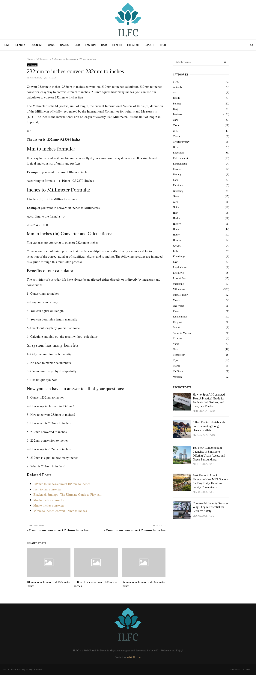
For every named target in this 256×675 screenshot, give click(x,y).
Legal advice (179, 267)
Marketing (178, 283)
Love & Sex (179, 278)
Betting (177, 103)
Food (175, 180)
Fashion (90, 44)
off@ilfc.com (134, 657)
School (176, 327)
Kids (175, 251)
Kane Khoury (36, 77)
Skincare (177, 338)
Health (117, 44)
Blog (175, 109)
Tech (162, 44)
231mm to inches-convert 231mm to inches (57, 530)
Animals (177, 87)
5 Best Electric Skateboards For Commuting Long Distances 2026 (209, 426)
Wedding (177, 376)
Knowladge (179, 256)
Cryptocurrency (181, 141)
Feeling (177, 174)
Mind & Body (180, 294)
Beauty (20, 44)
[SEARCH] (225, 62)
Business (36, 44)
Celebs (176, 136)
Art (175, 92)
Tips (175, 360)
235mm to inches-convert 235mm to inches (134, 530)
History (177, 223)
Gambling (178, 191)
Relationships (180, 316)
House (176, 234)
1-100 (176, 81)
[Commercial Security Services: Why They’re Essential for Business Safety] (182, 510)
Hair (104, 44)
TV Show (178, 371)
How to (177, 240)
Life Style (133, 44)
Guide (176, 207)
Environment (180, 163)
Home (6, 44)
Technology (179, 354)
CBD (77, 44)
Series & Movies (182, 333)
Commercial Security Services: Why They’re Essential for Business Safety (211, 507)
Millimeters (32, 65)
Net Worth (178, 305)
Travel (176, 365)
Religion (177, 322)
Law (175, 262)
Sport (150, 44)
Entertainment (180, 158)
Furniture (178, 185)
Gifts (175, 201)
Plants (176, 311)
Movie (176, 300)
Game (176, 196)
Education (178, 152)
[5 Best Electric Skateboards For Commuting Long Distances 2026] (182, 429)
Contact (246, 669)
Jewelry (177, 245)
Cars (51, 44)
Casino (64, 44)
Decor (176, 147)
